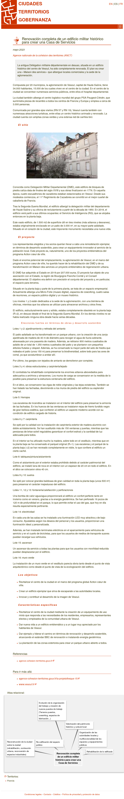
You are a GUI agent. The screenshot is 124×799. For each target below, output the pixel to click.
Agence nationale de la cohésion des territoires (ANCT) (42, 55)
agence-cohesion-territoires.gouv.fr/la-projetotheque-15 (48, 678)
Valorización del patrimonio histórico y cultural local (78, 725)
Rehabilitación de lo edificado (100, 751)
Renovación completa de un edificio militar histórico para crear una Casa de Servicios (68, 758)
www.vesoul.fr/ (26, 684)
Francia (10, 780)
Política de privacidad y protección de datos (81, 794)
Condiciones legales (33, 794)
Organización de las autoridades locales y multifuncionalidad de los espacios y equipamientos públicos (90, 738)
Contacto (47, 794)
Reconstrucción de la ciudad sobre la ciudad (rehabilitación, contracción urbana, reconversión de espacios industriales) (19, 748)
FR (121, 4)
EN (111, 4)
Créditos (56, 794)
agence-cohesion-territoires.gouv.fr (35, 660)
